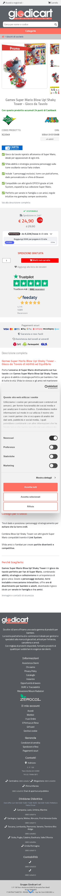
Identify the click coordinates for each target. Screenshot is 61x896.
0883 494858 (17, 791)
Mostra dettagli (44, 477)
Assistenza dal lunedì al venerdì (32, 339)
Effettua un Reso (30, 723)
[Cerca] (55, 24)
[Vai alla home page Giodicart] (30, 14)
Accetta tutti (30, 487)
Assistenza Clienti (30, 663)
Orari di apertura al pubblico (36, 791)
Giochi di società (14, 36)
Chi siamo (30, 667)
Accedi (13, 2)
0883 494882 (30, 833)
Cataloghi (30, 675)
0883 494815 (30, 823)
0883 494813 (30, 850)
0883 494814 (30, 814)
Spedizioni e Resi (30, 746)
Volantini (30, 679)
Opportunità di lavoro (30, 683)
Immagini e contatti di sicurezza (18, 595)
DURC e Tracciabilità (30, 687)
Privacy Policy (30, 671)
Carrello (54, 2)
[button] (30, 891)
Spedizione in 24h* (32, 215)
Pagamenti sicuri (30, 750)
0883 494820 (30, 866)
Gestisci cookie (30, 731)
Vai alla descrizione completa (16, 202)
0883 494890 (50, 781)
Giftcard (30, 727)
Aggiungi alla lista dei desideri (31, 267)
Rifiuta (30, 506)
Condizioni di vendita (30, 742)
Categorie (30, 31)
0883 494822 (30, 875)
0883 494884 (30, 842)
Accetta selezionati (30, 497)
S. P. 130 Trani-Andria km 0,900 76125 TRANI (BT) (30, 771)
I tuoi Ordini (30, 719)
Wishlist (30, 715)
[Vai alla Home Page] (3, 36)
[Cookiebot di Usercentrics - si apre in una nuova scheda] (45, 387)
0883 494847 (24, 781)
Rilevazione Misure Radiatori (30, 691)
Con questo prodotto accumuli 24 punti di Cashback (29, 110)
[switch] (53, 447)
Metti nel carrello (41, 260)
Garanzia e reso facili (31, 334)
